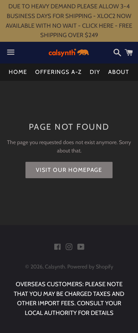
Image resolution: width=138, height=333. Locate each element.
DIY (95, 72)
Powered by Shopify (90, 266)
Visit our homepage (69, 169)
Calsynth (55, 266)
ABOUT (118, 72)
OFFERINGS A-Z (58, 72)
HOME (18, 72)
